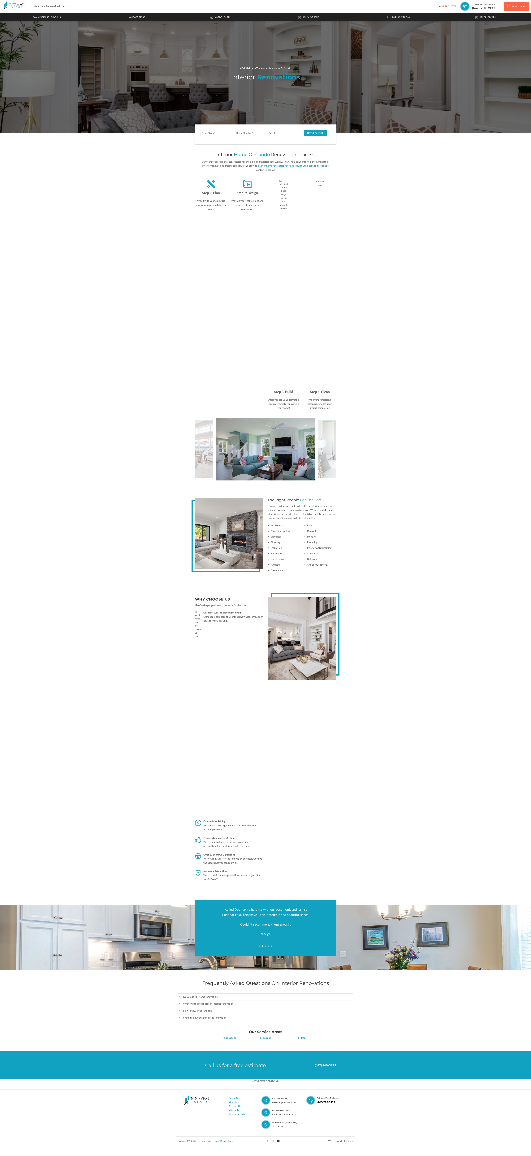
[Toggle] (180, 1002)
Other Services (487, 17)
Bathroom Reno (401, 17)
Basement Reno (311, 17)
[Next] (329, 449)
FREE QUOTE (519, 6)
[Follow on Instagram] (273, 1146)
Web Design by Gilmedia (340, 1146)
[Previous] (201, 449)
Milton (322, 165)
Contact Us (235, 1111)
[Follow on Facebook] (268, 1146)
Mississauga (229, 1043)
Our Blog (234, 1107)
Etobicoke (308, 165)
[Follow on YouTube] (278, 1146)
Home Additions (136, 17)
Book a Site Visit (238, 1119)
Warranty (234, 1115)
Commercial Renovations (47, 17)
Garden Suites (223, 17)
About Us (234, 1103)
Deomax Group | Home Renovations (215, 1146)
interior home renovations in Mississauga (279, 165)
